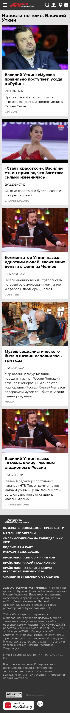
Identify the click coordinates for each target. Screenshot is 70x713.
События (12, 294)
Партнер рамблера (35, 695)
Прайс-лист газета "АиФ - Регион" (29, 557)
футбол (11, 111)
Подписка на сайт (18, 547)
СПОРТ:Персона (17, 201)
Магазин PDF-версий (19, 533)
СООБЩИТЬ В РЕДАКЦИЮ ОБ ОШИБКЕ (31, 576)
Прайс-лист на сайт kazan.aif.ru (29, 562)
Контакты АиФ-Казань (21, 552)
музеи (10, 402)
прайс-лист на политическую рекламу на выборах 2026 (27, 569)
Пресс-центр (54, 528)
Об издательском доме (22, 528)
